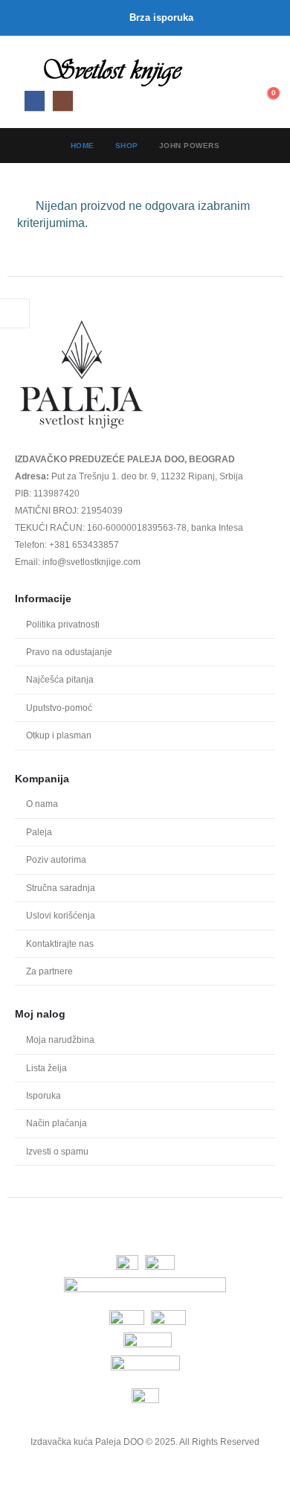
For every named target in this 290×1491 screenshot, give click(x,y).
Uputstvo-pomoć (59, 707)
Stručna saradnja (60, 888)
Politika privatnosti (63, 624)
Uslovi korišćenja (60, 915)
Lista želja (46, 1068)
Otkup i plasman (58, 735)
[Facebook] (35, 101)
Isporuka (43, 1095)
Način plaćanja (56, 1123)
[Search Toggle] (231, 72)
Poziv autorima (56, 859)
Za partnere (49, 971)
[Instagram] (63, 101)
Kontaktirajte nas (60, 943)
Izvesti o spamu (57, 1151)
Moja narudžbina (60, 1039)
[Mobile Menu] (28, 69)
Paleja (39, 832)
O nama (42, 803)
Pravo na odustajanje (69, 652)
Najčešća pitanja (60, 679)
